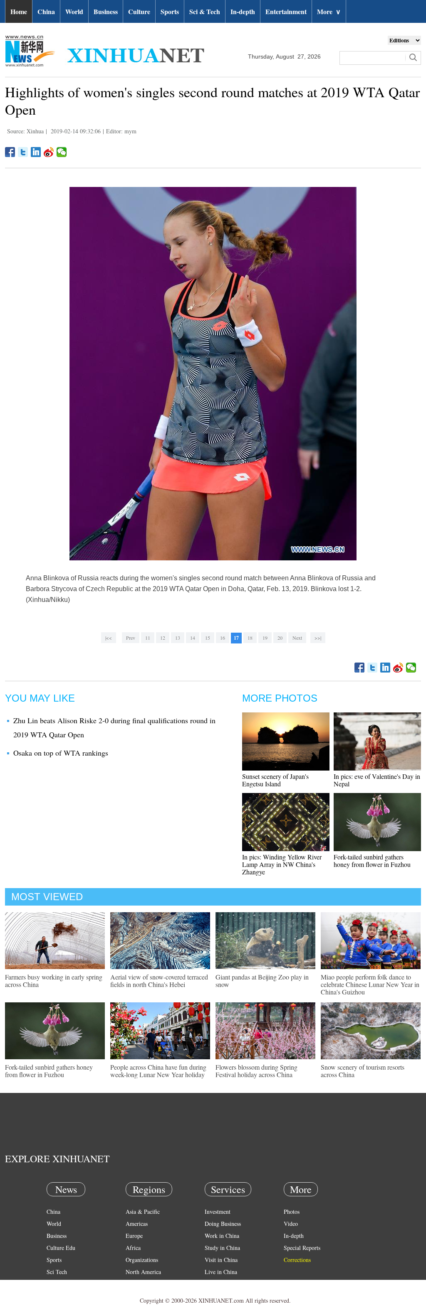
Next (297, 637)
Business (106, 11)
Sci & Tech (204, 11)
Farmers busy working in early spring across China (53, 980)
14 (192, 637)
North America (143, 1272)
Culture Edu (61, 1248)
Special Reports (302, 1248)
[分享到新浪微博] (49, 152)
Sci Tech (57, 1272)
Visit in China (221, 1260)
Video (291, 1224)
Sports (170, 11)
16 (222, 637)
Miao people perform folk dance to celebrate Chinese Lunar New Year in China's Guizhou (370, 984)
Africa (133, 1248)
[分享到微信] (62, 152)
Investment (217, 1211)
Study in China (222, 1248)
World (74, 11)
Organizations (142, 1260)
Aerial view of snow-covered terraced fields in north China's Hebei (159, 980)
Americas (137, 1224)
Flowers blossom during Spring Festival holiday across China (256, 1071)
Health (54, 1284)
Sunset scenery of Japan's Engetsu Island (275, 780)
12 (162, 637)
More (329, 11)
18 (250, 637)
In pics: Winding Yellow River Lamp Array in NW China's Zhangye (282, 864)
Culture (139, 11)
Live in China (221, 1272)
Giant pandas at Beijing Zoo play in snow (262, 980)
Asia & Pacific (143, 1211)
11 (147, 637)
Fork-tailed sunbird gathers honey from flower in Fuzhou (372, 860)
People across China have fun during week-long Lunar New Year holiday (158, 1071)
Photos (292, 1211)
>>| (318, 637)
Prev (130, 637)
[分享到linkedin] (36, 152)
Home (18, 11)
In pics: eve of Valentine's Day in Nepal (377, 780)
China (46, 11)
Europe (134, 1236)
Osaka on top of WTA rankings (60, 753)
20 (279, 637)
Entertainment (286, 11)
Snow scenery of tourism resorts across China (362, 1071)
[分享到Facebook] (10, 152)
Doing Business (223, 1224)
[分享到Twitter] (23, 152)
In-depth (242, 11)
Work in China (222, 1236)
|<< (108, 637)
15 (207, 637)
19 (265, 637)
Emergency (218, 1284)
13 (177, 637)
